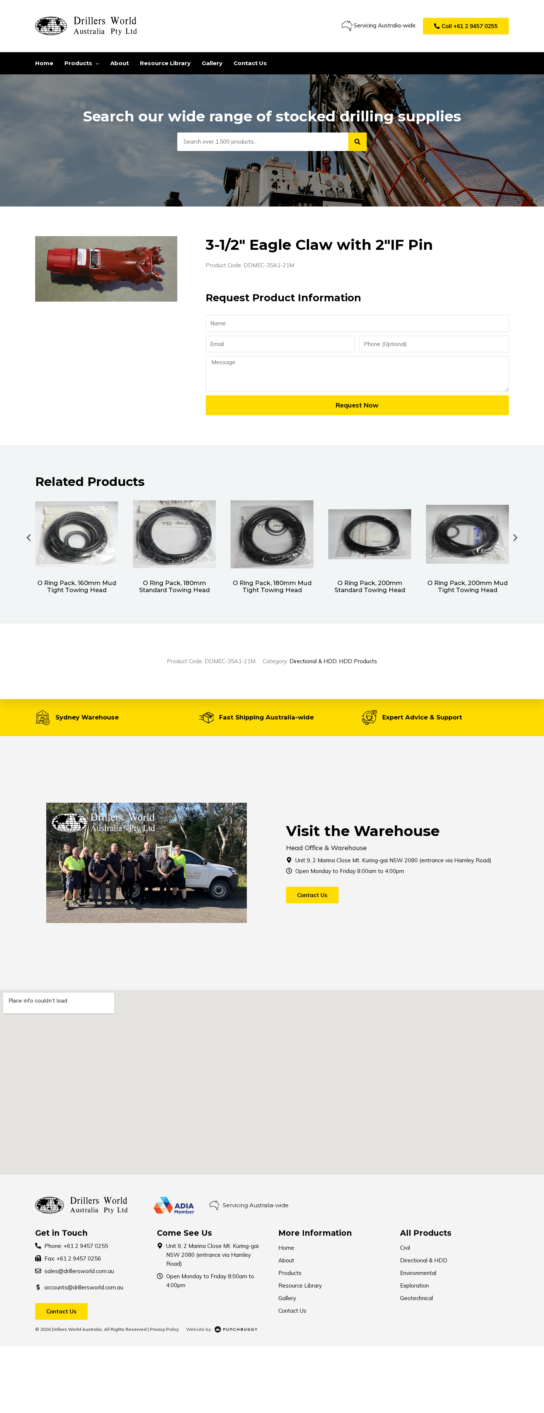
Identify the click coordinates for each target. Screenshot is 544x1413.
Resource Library (300, 1285)
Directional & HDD (312, 661)
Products (290, 1272)
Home (286, 1247)
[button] (466, 26)
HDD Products (358, 661)
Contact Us (292, 1310)
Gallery (287, 1298)
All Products (425, 1233)
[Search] (357, 141)
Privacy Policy (164, 1329)
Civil (405, 1247)
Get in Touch (61, 1233)
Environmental (418, 1272)
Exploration (414, 1285)
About (286, 1260)
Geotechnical (416, 1298)
